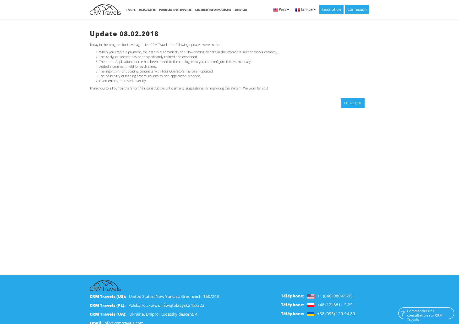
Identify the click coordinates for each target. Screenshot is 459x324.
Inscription (331, 9)
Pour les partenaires (175, 9)
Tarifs (131, 9)
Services (241, 9)
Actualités (147, 9)
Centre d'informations (213, 9)
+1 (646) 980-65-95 (335, 296)
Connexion (357, 9)
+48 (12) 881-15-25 (335, 304)
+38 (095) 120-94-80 (336, 313)
